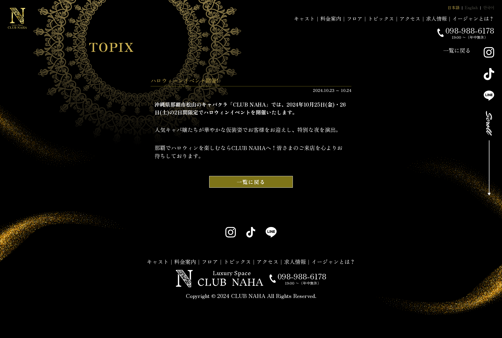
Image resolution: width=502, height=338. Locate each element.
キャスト (304, 18)
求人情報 (436, 18)
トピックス (381, 18)
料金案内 (330, 18)
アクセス (410, 18)
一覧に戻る (457, 50)
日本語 (453, 7)
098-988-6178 (469, 30)
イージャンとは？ (473, 18)
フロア (354, 18)
